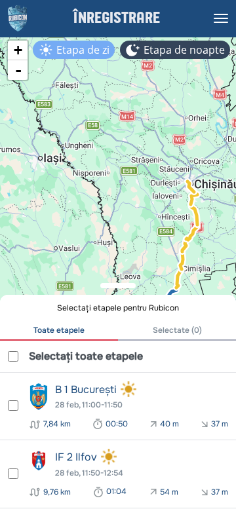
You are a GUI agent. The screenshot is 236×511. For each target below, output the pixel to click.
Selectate (177, 330)
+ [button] (18, 50)
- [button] (18, 70)
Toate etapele (59, 330)
